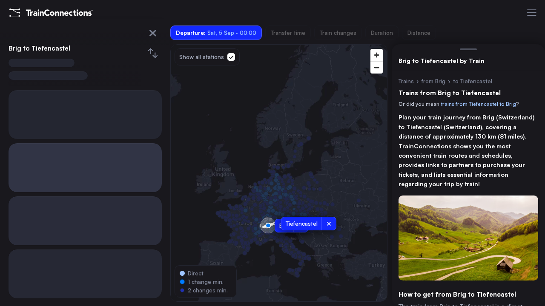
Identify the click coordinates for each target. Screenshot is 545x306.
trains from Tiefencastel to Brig (478, 104)
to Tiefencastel (472, 81)
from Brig (433, 81)
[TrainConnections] (51, 12)
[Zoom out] (376, 67)
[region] (279, 173)
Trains (406, 81)
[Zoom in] (376, 55)
